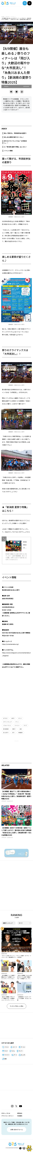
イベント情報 (8, 151)
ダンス (20, 718)
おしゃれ (23, 1055)
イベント (6, 1047)
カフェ (13, 1051)
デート (17, 722)
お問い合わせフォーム (16, 1129)
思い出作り (6, 732)
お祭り (13, 718)
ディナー (21, 1051)
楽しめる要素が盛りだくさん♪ (14, 137)
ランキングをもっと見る (16, 1006)
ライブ (25, 725)
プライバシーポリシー (7, 1116)
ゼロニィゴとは (5, 1113)
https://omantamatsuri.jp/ (10, 644)
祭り (13, 732)
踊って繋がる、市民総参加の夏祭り (15, 133)
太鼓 (20, 729)
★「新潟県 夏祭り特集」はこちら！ (15, 147)
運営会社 (19, 1113)
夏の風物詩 (6, 729)
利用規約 (19, 1116)
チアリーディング (7, 722)
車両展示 (20, 732)
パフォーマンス (7, 725)
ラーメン (23, 1047)
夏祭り (14, 729)
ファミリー (17, 725)
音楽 (5, 1058)
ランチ (6, 1051)
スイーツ (15, 1047)
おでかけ (5, 718)
